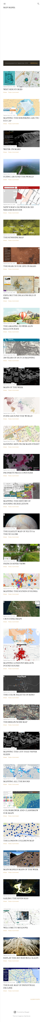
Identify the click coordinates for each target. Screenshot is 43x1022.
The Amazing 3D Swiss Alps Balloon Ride (18, 327)
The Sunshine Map (13, 237)
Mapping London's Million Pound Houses (18, 664)
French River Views (14, 563)
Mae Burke (27, 1016)
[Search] (38, 3)
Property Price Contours (18, 472)
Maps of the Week (13, 387)
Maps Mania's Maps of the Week (20, 869)
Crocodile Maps (12, 618)
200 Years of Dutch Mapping (19, 357)
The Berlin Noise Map (15, 722)
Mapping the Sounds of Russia (20, 591)
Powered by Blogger (23, 1012)
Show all (34, 63)
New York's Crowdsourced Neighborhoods (18, 208)
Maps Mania (9, 7)
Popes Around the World (17, 416)
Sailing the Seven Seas (15, 898)
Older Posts (35, 999)
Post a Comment (13, 92)
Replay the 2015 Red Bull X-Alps (20, 958)
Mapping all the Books (16, 781)
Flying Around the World (18, 176)
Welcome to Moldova (15, 927)
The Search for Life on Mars (19, 266)
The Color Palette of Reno (19, 694)
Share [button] (5, 92)
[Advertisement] (21, 33)
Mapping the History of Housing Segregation (17, 502)
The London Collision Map (18, 840)
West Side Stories (12, 89)
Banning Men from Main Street (21, 444)
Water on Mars (11, 149)
